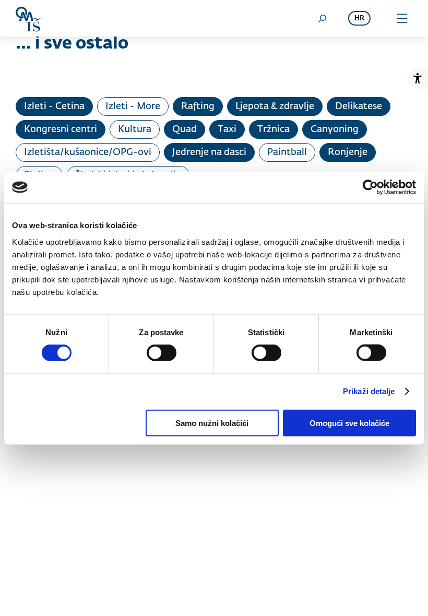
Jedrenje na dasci (209, 152)
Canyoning (335, 129)
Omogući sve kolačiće (349, 422)
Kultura (134, 129)
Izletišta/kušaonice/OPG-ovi (87, 152)
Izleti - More (132, 106)
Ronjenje (347, 152)
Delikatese (358, 106)
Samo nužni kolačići (211, 422)
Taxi (227, 129)
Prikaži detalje (369, 391)
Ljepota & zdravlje (274, 106)
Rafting (198, 106)
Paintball (287, 152)
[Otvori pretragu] (322, 18)
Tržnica (273, 129)
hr (359, 18)
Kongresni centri (60, 129)
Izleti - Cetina (54, 106)
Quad (184, 129)
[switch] (161, 353)
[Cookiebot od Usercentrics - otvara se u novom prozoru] (370, 187)
